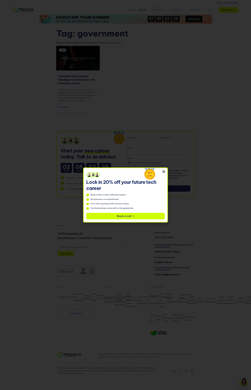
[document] (125, 195)
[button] (164, 172)
